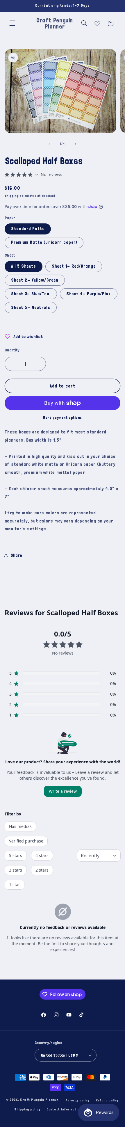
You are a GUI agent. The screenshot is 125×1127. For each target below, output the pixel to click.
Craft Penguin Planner (39, 1100)
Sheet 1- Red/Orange (74, 266)
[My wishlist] (97, 22)
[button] (12, 23)
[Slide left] (49, 144)
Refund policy (107, 1100)
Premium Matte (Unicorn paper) (44, 242)
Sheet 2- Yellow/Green (34, 280)
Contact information (64, 1109)
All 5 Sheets (23, 266)
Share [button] (16, 555)
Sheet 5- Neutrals (30, 307)
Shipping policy (27, 1109)
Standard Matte (28, 228)
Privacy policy (77, 1100)
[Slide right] (75, 144)
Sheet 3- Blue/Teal (31, 293)
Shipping (12, 196)
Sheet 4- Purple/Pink (88, 293)
